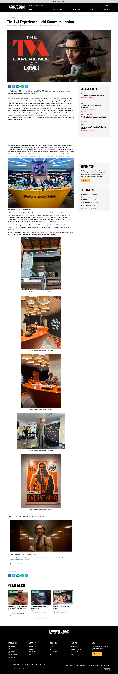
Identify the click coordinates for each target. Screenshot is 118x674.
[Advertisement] (41, 133)
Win (51, 654)
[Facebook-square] (29, 5)
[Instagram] (32, 5)
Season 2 (34, 110)
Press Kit (32, 649)
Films (51, 646)
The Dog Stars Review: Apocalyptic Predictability (91, 106)
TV (51, 649)
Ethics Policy (69, 665)
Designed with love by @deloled (16, 669)
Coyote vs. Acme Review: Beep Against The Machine (93, 128)
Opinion (73, 654)
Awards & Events (11, 17)
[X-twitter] (34, 5)
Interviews (74, 646)
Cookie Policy (105, 665)
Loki (12, 571)
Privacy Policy (93, 665)
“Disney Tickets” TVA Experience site (46, 232)
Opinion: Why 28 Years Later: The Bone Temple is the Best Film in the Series (17, 608)
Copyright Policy (81, 665)
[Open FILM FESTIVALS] (62, 9)
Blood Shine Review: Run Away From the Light (39, 607)
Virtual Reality (54, 651)
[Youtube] (39, 5)
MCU (15, 571)
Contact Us (32, 651)
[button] (107, 5)
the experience (47, 149)
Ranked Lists (74, 651)
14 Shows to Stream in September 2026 (92, 95)
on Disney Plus (39, 516)
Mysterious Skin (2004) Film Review (61, 607)
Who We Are (32, 646)
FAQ (30, 654)
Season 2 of (13, 227)
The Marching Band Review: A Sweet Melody (93, 117)
